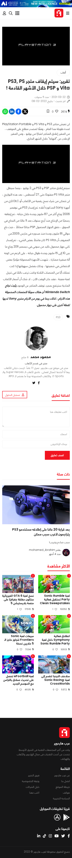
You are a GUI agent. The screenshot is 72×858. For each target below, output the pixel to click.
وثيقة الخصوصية (30, 781)
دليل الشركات (32, 787)
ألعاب (63, 72)
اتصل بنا (65, 781)
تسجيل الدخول (12, 395)
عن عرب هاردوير (62, 775)
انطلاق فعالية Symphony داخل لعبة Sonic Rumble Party (55, 639)
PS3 (58, 317)
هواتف (66, 792)
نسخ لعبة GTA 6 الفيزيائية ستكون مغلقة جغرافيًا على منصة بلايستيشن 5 (18, 599)
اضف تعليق (57, 455)
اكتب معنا (34, 792)
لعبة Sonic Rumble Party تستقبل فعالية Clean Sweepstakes (55, 599)
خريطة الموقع (63, 787)
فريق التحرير (33, 775)
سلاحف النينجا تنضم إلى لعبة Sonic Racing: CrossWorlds (55, 680)
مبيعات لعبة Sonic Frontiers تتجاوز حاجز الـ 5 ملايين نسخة (19, 639)
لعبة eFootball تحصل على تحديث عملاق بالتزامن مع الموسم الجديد (18, 680)
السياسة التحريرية (61, 798)
